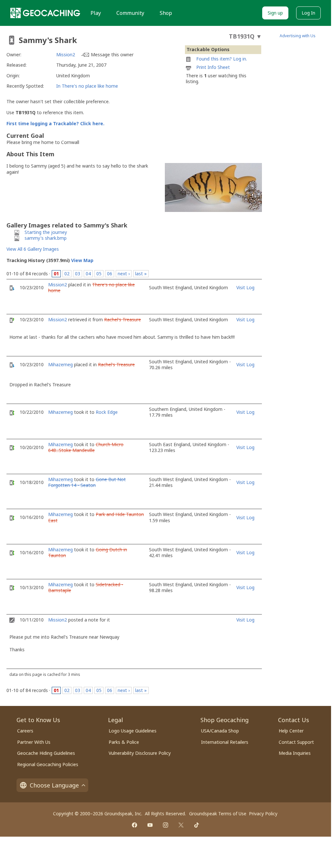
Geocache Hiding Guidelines (46, 753)
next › (124, 273)
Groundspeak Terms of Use (217, 813)
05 (99, 273)
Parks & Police (124, 742)
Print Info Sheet (213, 67)
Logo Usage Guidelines (132, 731)
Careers (25, 731)
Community (130, 12)
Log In (308, 13)
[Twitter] (181, 825)
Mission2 (65, 54)
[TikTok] (196, 825)
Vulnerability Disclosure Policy (140, 753)
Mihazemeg (60, 364)
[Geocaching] (45, 12)
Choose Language (54, 785)
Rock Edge (107, 412)
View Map (82, 260)
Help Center (291, 731)
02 (67, 273)
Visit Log (245, 287)
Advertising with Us (298, 35)
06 (109, 273)
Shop (166, 12)
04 (88, 273)
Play (96, 12)
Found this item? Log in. (221, 59)
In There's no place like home (87, 86)
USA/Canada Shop (220, 731)
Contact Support (296, 742)
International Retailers (224, 742)
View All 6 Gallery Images (32, 249)
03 (77, 273)
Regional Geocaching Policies (47, 764)
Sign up (275, 13)
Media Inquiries (295, 753)
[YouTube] (150, 825)
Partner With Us (33, 742)
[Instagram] (165, 825)
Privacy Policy (263, 813)
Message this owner (112, 54)
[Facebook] (134, 825)
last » (141, 273)
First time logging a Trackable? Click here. (55, 123)
